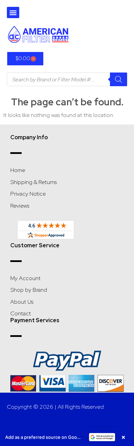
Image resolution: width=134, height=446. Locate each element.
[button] (13, 12)
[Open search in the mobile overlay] (67, 79)
